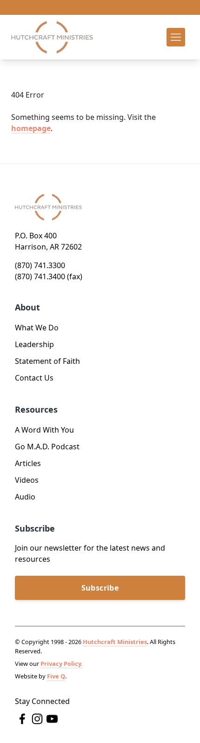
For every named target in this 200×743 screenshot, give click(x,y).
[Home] (52, 37)
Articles (28, 463)
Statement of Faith (47, 361)
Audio (25, 497)
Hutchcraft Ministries (115, 642)
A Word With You (44, 430)
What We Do (37, 327)
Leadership (34, 344)
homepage (31, 128)
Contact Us (34, 378)
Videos (27, 480)
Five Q (56, 676)
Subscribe (100, 588)
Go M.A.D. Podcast (47, 446)
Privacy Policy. (61, 663)
